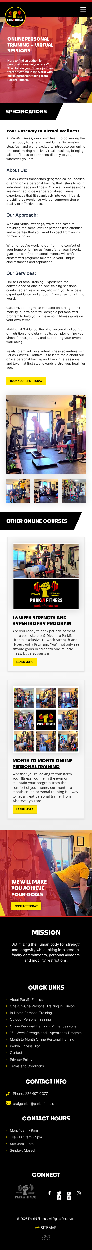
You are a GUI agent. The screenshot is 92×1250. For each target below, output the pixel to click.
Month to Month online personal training (42, 763)
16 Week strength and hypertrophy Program (42, 620)
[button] (83, 9)
